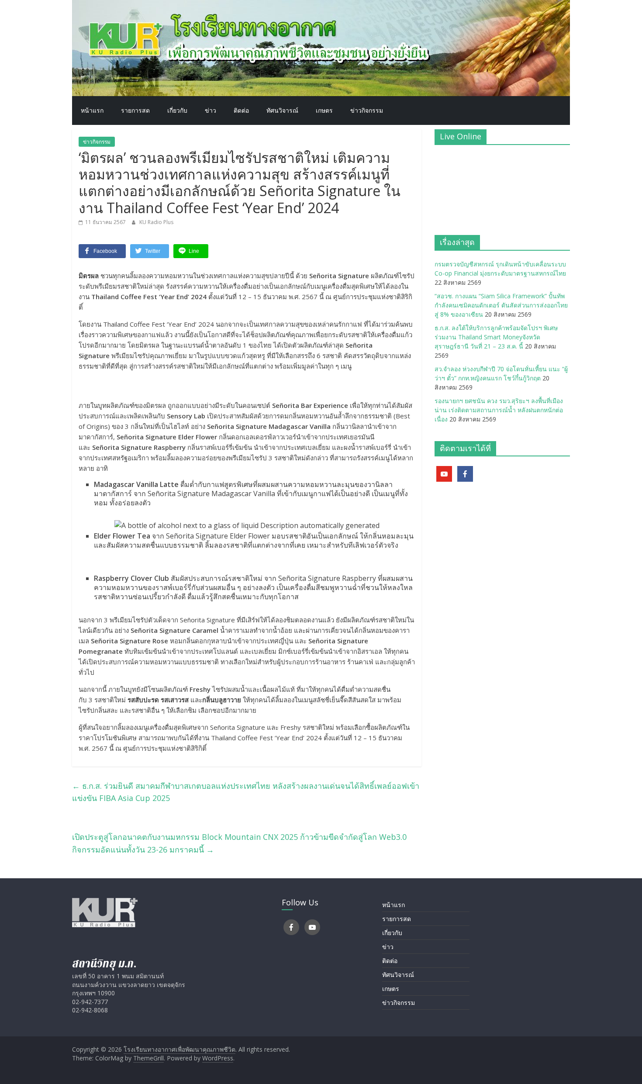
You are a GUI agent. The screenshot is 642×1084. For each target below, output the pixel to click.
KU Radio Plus (156, 222)
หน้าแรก (92, 110)
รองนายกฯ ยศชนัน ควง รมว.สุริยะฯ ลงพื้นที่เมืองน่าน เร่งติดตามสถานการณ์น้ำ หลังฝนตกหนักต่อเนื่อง (499, 410)
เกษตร (324, 110)
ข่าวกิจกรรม (366, 110)
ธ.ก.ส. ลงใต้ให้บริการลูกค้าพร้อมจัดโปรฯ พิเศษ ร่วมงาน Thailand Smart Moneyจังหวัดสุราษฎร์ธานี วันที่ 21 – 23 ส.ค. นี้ (496, 337)
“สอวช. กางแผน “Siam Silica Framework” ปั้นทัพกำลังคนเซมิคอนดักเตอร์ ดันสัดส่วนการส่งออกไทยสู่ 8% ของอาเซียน (501, 305)
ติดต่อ (241, 110)
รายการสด (135, 110)
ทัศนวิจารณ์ (282, 110)
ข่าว (210, 110)
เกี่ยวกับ (177, 110)
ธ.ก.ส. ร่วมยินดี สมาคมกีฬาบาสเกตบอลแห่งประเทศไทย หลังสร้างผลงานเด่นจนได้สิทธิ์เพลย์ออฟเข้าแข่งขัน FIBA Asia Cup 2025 (245, 792)
